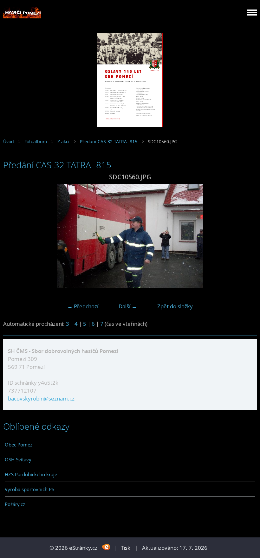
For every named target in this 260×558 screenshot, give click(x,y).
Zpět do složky (175, 306)
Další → (128, 306)
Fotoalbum (35, 141)
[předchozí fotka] (13, 236)
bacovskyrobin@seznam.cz (41, 398)
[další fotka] (246, 236)
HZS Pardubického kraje (31, 474)
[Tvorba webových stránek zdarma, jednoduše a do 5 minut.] (106, 547)
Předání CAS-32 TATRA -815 (108, 141)
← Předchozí (82, 306)
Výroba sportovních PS (29, 489)
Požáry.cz (15, 504)
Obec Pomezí (19, 444)
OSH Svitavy (18, 459)
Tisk (125, 547)
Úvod (8, 141)
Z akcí (63, 141)
